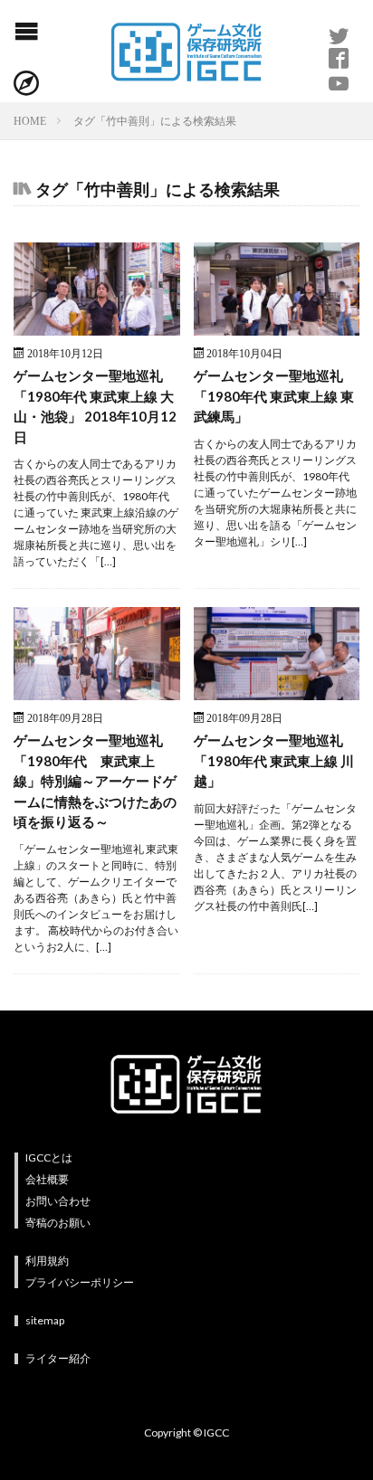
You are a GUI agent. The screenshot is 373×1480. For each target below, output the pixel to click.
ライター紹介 (58, 1358)
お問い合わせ (58, 1201)
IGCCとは (48, 1157)
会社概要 (47, 1179)
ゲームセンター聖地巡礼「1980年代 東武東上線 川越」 (274, 760)
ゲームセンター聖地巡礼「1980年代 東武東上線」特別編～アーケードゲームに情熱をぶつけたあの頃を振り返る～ (95, 781)
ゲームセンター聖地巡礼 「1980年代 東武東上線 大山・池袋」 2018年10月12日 (95, 406)
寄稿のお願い (58, 1222)
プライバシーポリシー (79, 1282)
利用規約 (47, 1260)
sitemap (44, 1320)
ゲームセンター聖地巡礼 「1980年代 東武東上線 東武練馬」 (274, 395)
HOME (30, 120)
